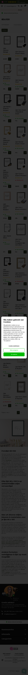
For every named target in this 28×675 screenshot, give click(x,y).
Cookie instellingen (14, 346)
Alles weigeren (14, 350)
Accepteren (14, 354)
